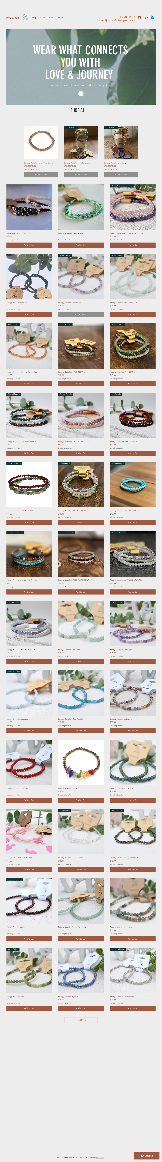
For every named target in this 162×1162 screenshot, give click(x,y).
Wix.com (100, 1157)
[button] (152, 17)
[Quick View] (41, 142)
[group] (81, 151)
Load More (81, 1020)
